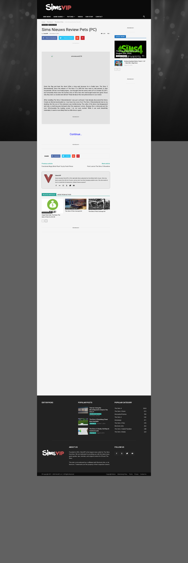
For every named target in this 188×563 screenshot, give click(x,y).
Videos (80, 17)
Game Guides (58, 17)
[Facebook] (56, 185)
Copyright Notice (111, 474)
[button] (144, 16)
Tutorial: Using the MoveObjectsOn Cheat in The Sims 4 (98, 410)
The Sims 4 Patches (121, 56)
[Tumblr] (67, 185)
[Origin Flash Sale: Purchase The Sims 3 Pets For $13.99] (52, 206)
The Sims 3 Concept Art (71, 208)
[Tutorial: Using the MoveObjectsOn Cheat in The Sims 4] (83, 410)
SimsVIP (45, 33)
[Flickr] (60, 185)
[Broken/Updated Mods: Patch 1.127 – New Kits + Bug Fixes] (118, 63)
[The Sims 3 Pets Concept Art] (75, 204)
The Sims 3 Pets (52, 24)
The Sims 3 (44, 24)
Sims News (47, 17)
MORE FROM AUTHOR (64, 194)
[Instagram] (64, 185)
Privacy (136, 474)
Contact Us (143, 474)
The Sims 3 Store (120, 411)
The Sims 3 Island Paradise (123, 429)
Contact (99, 17)
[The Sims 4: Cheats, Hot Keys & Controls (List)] (83, 431)
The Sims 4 (93, 423)
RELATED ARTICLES (49, 194)
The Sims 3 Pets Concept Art (73, 211)
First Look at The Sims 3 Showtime (98, 166)
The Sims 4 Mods (120, 432)
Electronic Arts (119, 426)
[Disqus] (76, 261)
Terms (131, 474)
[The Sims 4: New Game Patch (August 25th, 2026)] (130, 50)
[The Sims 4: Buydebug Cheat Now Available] (83, 421)
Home (43, 22)
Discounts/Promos (47, 212)
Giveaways (118, 420)
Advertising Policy (122, 474)
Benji (129, 56)
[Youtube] (74, 185)
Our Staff (89, 17)
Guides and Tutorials (95, 414)
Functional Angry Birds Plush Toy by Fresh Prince (57, 166)
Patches (70, 17)
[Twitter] (71, 185)
